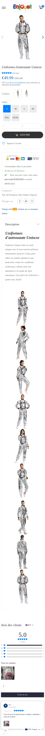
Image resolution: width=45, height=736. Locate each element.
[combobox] (3, 686)
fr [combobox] (30, 625)
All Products (11, 195)
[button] (42, 37)
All (3, 195)
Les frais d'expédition (15, 82)
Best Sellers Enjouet (27, 195)
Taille (5, 102)
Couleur (6, 93)
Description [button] (12, 224)
